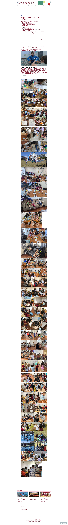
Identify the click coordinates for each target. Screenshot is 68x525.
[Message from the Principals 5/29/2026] (34, 494)
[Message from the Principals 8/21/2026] (22, 494)
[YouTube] (49, 4)
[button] (50, 2)
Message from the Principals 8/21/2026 (21, 499)
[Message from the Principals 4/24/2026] (45, 494)
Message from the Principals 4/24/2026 (44, 499)
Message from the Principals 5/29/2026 (33, 499)
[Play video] (34, 58)
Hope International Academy (27, 2)
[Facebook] (47, 4)
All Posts (18, 10)
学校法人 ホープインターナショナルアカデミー (28, 3)
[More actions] (46, 15)
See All (50, 490)
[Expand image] (27, 84)
